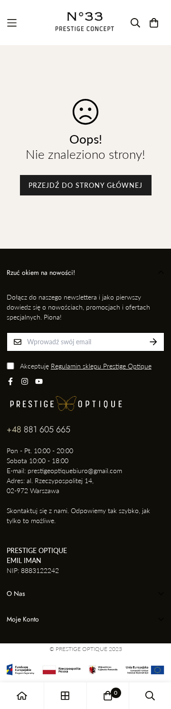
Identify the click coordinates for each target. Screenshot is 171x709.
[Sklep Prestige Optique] (85, 22)
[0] (108, 695)
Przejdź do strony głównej (85, 185)
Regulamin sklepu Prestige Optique (101, 366)
